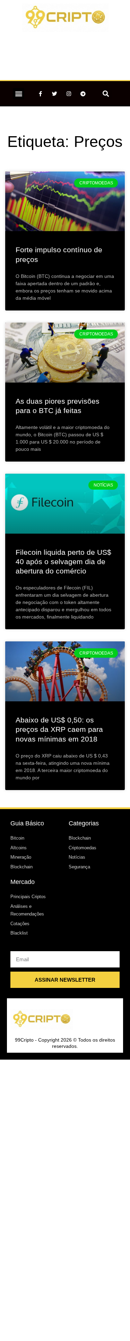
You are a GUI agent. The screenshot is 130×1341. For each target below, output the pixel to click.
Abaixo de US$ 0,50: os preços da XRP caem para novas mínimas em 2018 (59, 729)
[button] (18, 93)
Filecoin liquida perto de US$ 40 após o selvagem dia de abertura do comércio (63, 561)
